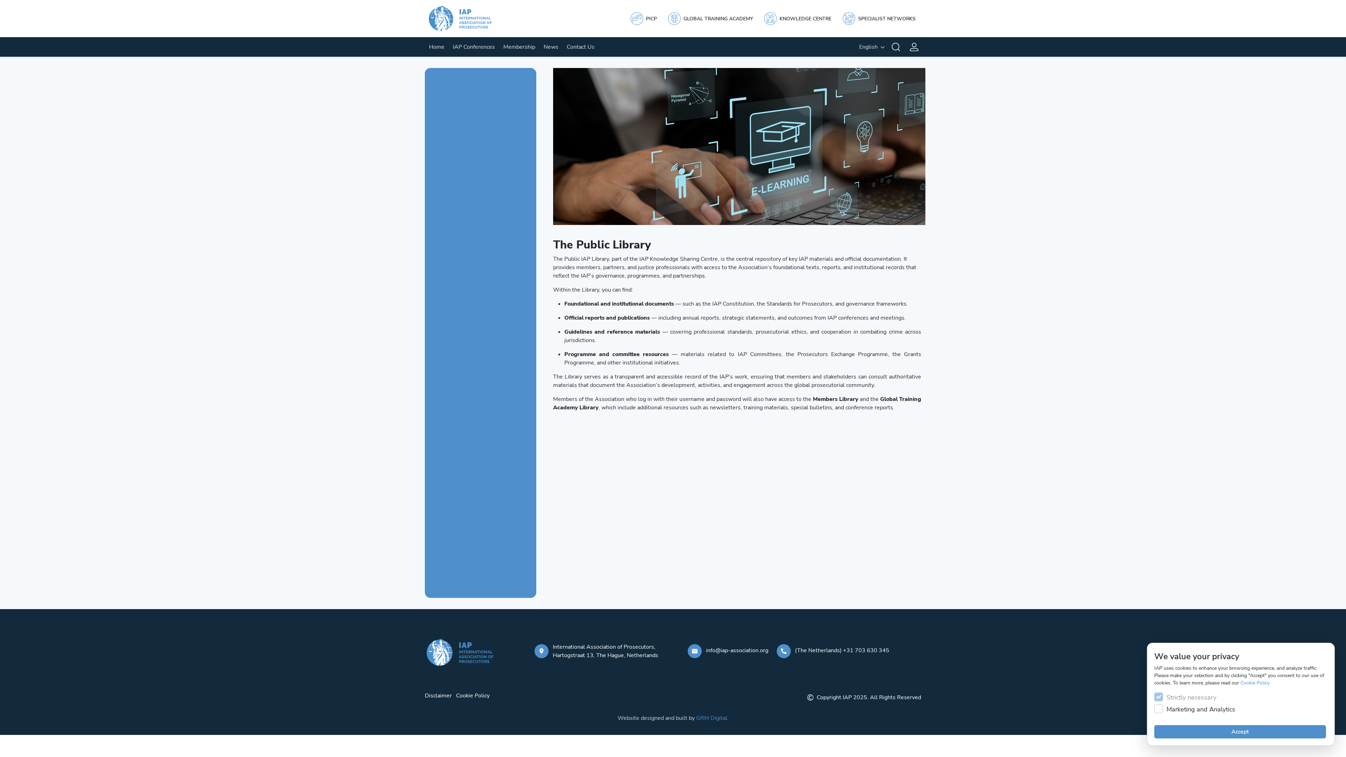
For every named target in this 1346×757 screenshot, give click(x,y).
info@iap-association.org (737, 650)
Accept (1240, 732)
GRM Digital (711, 718)
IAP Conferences (474, 47)
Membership (519, 47)
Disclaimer (438, 696)
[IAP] (467, 18)
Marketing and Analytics (1201, 709)
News (551, 47)
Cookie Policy (1255, 683)
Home (436, 47)
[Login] (914, 47)
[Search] (896, 47)
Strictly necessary (1191, 697)
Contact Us (580, 47)
